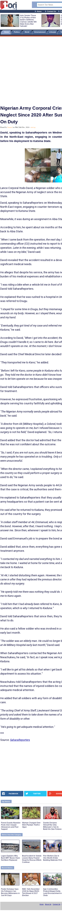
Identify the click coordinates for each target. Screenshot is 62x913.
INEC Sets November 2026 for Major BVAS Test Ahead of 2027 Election (31, 892)
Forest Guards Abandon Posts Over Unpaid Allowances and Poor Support (10, 826)
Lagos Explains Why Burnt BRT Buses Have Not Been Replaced (10, 858)
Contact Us (51, 11)
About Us (48, 904)
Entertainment (39, 32)
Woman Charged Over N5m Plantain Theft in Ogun (31, 825)
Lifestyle (52, 32)
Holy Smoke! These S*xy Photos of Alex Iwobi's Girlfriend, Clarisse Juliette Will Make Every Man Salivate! (28, 20)
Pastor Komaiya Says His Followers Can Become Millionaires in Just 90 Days (10, 892)
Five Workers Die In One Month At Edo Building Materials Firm (52, 858)
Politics (17, 32)
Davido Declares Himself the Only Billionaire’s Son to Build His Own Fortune (52, 826)
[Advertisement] (31, 69)
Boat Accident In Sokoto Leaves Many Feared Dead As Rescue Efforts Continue (31, 859)
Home (39, 11)
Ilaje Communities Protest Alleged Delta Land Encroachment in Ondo (52, 892)
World (27, 32)
